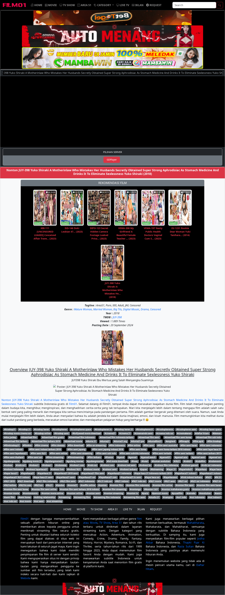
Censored (155, 309)
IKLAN (141, 509)
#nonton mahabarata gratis (175, 489)
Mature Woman (83, 309)
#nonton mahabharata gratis (206, 489)
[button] (104, 5)
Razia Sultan (186, 546)
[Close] (114, 27)
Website (26, 578)
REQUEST (156, 509)
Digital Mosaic (131, 309)
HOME (67, 509)
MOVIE (81, 509)
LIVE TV (127, 509)
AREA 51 (113, 509)
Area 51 (117, 522)
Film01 (73, 404)
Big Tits (117, 309)
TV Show (104, 522)
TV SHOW (96, 509)
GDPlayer (112, 159)
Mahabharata (195, 522)
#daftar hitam (202, 433)
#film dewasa (58, 445)
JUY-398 (117, 317)
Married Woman (102, 309)
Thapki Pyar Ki (193, 542)
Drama (145, 309)
